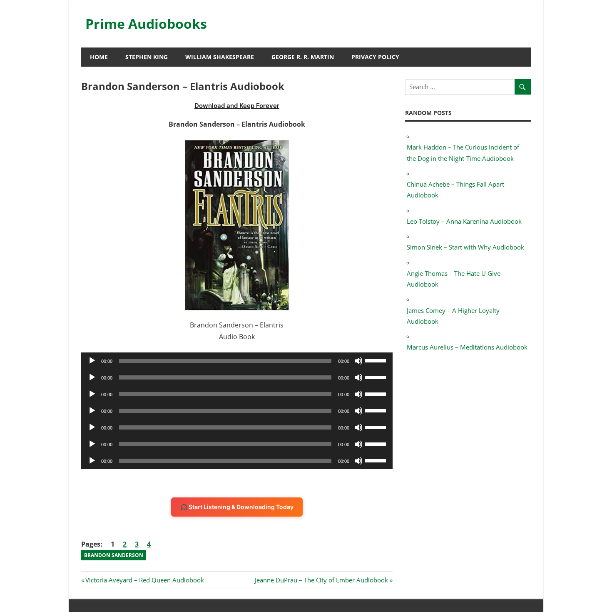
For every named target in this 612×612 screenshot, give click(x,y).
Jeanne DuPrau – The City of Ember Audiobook (321, 580)
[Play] (92, 361)
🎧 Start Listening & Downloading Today (237, 506)
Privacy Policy (375, 57)
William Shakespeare (219, 57)
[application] (237, 360)
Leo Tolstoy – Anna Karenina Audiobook (464, 221)
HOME (99, 57)
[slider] (376, 359)
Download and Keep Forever (236, 106)
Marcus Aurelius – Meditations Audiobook (467, 347)
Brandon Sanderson (113, 555)
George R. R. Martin (302, 57)
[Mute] (358, 361)
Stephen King (146, 57)
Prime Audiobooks (146, 23)
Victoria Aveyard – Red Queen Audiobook (144, 580)
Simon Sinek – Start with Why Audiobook (465, 247)
